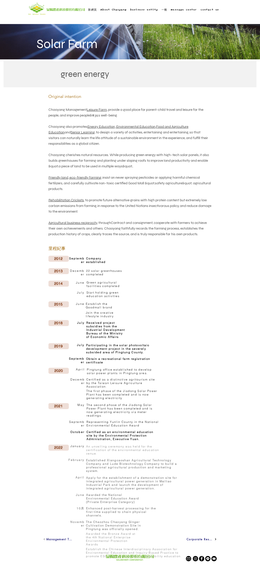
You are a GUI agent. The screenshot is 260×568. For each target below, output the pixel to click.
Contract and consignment (131, 223)
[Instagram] (195, 558)
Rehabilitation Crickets (66, 200)
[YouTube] (214, 558)
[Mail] (188, 558)
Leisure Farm (97, 109)
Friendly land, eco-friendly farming (74, 177)
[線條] (207, 558)
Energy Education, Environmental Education (121, 126)
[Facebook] (201, 558)
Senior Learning (83, 132)
